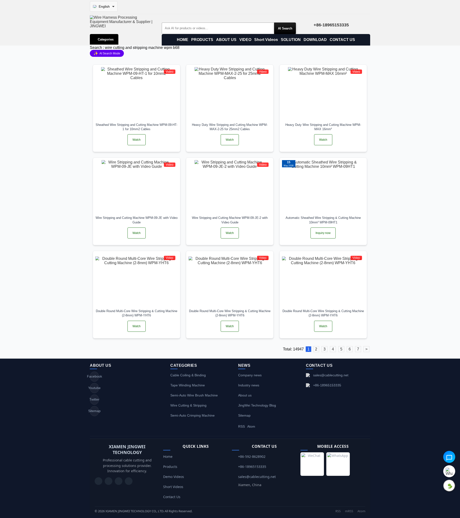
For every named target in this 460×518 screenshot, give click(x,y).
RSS (241, 426)
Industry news (248, 385)
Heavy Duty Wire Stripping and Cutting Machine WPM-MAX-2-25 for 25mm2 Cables (230, 127)
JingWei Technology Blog (257, 405)
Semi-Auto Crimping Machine (192, 415)
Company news (250, 375)
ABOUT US (226, 40)
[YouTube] (98, 481)
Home (167, 456)
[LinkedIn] (118, 481)
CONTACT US (342, 40)
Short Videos (266, 40)
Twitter (94, 399)
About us (245, 395)
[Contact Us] (128, 481)
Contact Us (171, 497)
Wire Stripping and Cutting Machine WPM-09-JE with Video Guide (137, 220)
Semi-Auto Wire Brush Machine (194, 395)
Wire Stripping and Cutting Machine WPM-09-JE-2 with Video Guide (230, 220)
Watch (136, 139)
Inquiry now (323, 233)
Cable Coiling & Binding (188, 375)
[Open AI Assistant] (449, 457)
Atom (251, 426)
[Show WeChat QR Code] (449, 486)
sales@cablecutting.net (330, 375)
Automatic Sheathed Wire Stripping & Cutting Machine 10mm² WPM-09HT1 (323, 220)
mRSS (349, 511)
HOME (182, 40)
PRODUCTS (202, 40)
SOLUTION (291, 40)
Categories (106, 39)
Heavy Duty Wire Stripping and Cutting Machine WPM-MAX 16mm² (323, 127)
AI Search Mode (106, 53)
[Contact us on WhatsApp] (449, 471)
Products (170, 466)
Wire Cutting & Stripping (188, 405)
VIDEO (245, 40)
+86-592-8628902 (251, 456)
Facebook (94, 376)
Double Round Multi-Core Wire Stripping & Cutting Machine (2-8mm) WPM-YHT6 (136, 313)
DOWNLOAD (315, 40)
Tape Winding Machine (187, 385)
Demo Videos (173, 476)
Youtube (94, 388)
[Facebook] (108, 481)
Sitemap (94, 411)
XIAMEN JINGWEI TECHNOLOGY (127, 449)
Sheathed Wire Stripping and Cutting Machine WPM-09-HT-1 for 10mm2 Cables (136, 127)
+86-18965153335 (327, 385)
